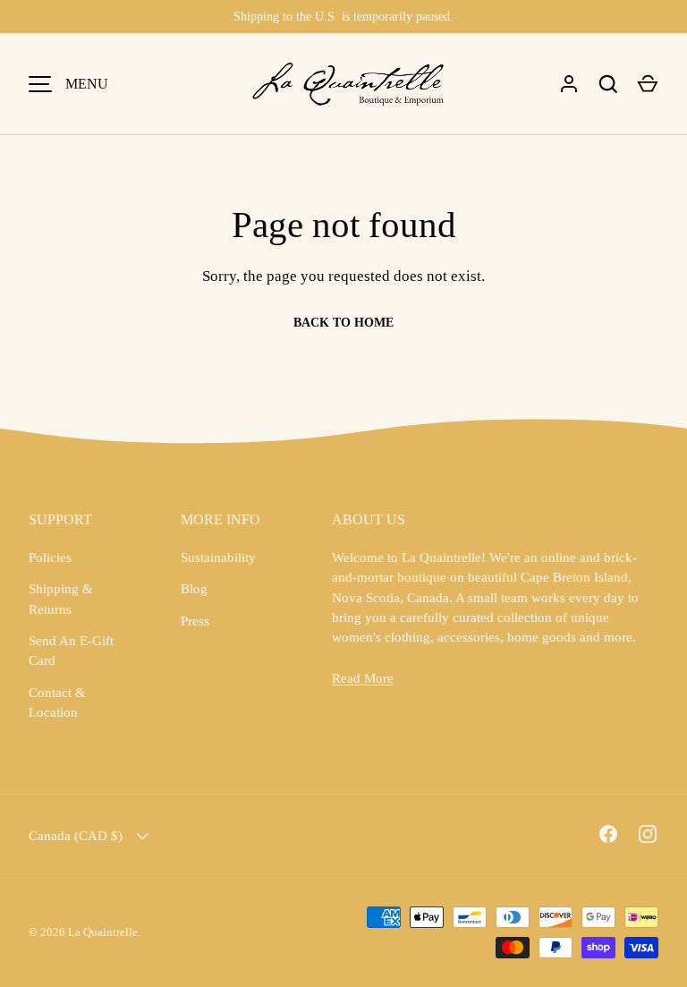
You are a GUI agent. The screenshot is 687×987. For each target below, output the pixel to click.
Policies (50, 557)
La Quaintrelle (103, 932)
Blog (194, 589)
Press (195, 621)
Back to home (343, 322)
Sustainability (218, 557)
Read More (363, 678)
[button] (647, 84)
